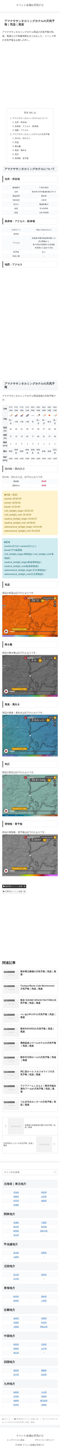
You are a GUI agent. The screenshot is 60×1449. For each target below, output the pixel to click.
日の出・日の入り (22, 138)
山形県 (44, 1197)
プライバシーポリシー (44, 1440)
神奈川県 (43, 1231)
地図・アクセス (21, 130)
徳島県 (16, 1370)
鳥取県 (16, 1344)
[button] (54, 1172)
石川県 (16, 1279)
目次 (26, 112)
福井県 (44, 1275)
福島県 (44, 1201)
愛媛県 (44, 1370)
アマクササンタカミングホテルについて (30, 118)
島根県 (16, 1349)
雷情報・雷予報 (21, 158)
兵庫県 (44, 1318)
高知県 (44, 1375)
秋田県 (44, 1192)
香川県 (16, 1375)
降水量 (18, 146)
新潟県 (16, 1253)
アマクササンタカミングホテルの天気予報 (31, 134)
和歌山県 (43, 1327)
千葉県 (44, 1223)
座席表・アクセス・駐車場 (26, 126)
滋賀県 (16, 1318)
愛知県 (44, 1296)
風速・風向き (21, 150)
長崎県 (16, 1401)
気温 (17, 142)
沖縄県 (44, 1405)
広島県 (44, 1344)
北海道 (16, 1192)
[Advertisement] (30, 75)
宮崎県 (44, 1396)
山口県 (44, 1349)
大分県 (44, 1392)
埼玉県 (16, 1235)
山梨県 (16, 1257)
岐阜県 (16, 1296)
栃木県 (16, 1227)
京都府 (16, 1322)
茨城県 (16, 1223)
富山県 (16, 1275)
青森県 (16, 1197)
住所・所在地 (21, 122)
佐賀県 (16, 1396)
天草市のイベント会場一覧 (15, 891)
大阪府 (16, 1327)
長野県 (44, 1253)
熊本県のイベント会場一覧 (15, 886)
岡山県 (16, 1353)
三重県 (44, 1301)
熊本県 (16, 1405)
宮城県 (16, 1205)
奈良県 (44, 1322)
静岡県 (16, 1301)
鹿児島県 (43, 1401)
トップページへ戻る (15, 1440)
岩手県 (16, 1201)
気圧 (17, 154)
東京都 (44, 1227)
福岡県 (16, 1392)
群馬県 (16, 1231)
